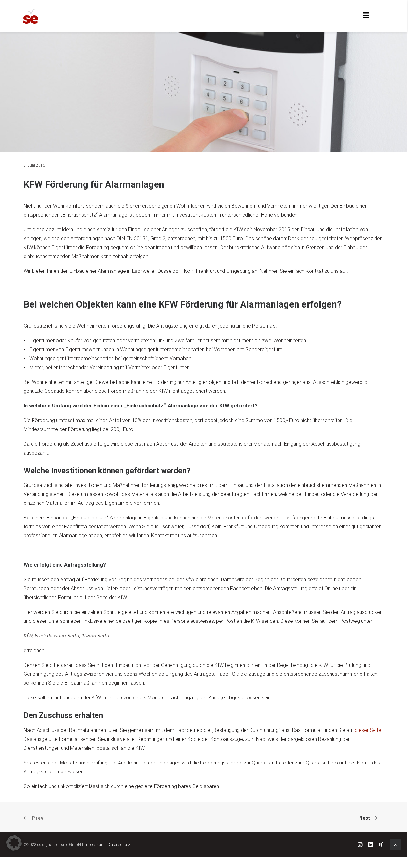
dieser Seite (368, 730)
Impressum (94, 844)
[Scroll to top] (395, 844)
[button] (14, 843)
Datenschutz (118, 844)
